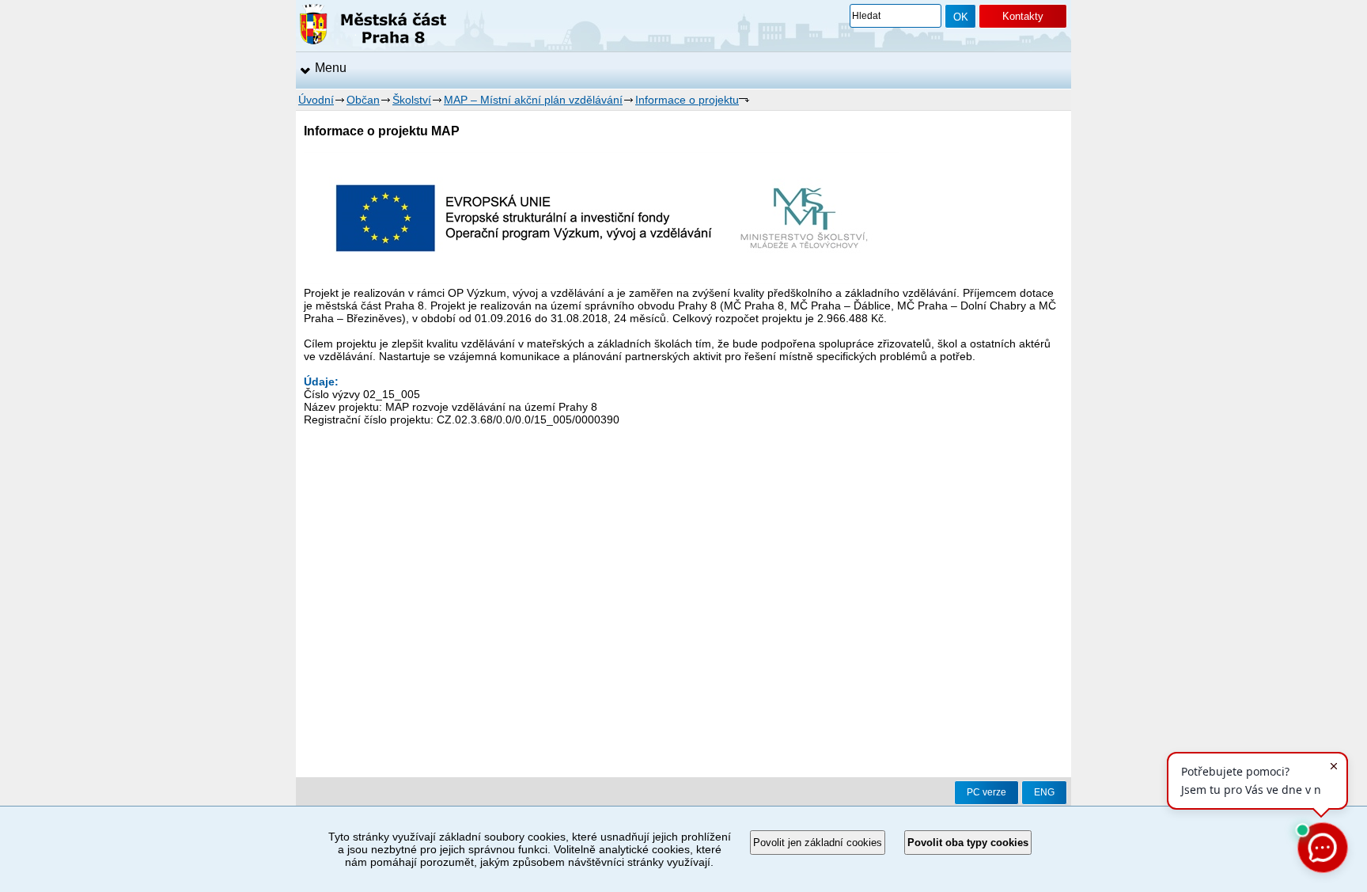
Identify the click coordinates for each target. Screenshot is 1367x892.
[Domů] (373, 27)
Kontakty (1022, 16)
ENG (1044, 792)
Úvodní (316, 99)
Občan (363, 99)
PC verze (986, 792)
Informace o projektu (687, 99)
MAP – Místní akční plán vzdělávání (533, 99)
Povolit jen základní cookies (817, 842)
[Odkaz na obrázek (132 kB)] (601, 280)
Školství (411, 99)
